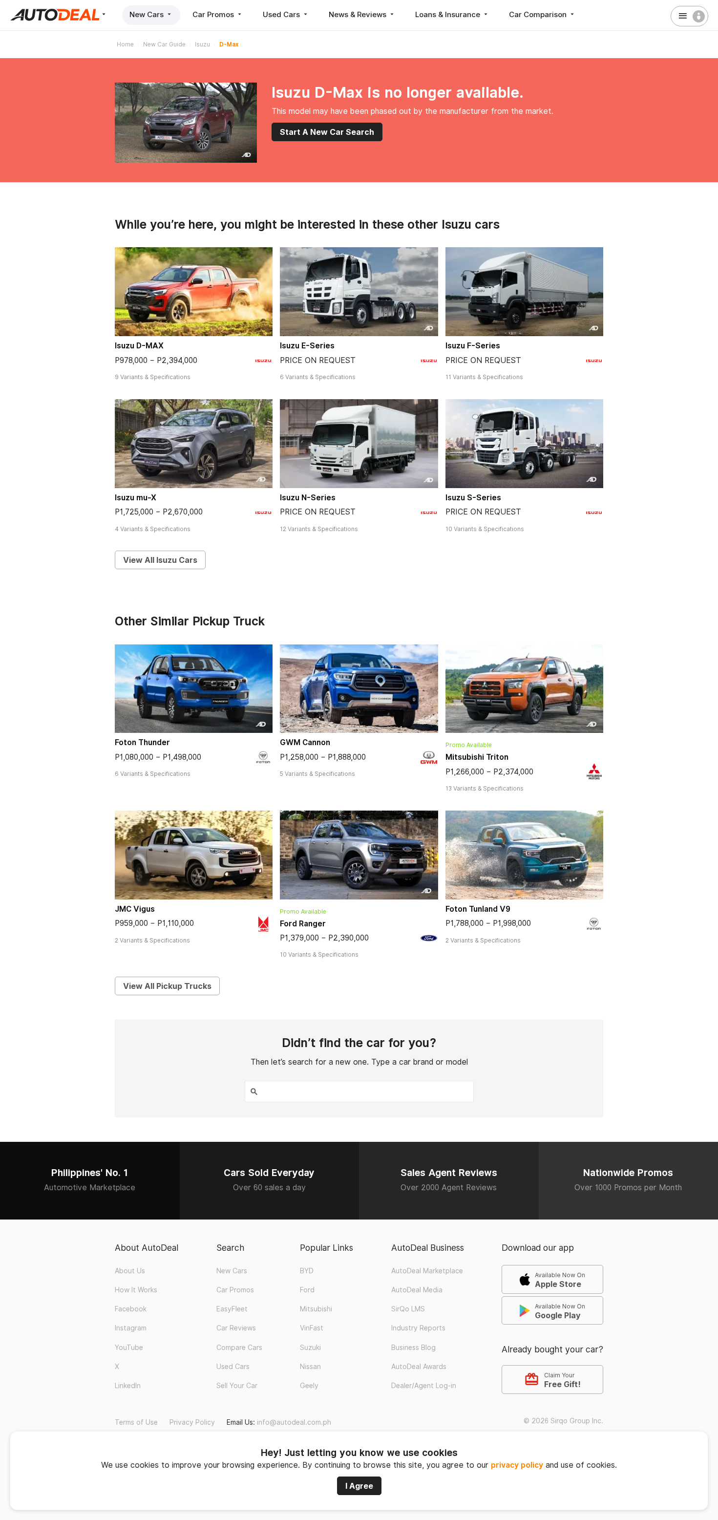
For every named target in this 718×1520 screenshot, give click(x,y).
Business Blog (413, 1347)
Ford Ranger (303, 923)
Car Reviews (236, 1328)
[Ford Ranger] (359, 855)
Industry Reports (418, 1328)
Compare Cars (239, 1347)
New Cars (147, 14)
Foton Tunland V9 (477, 909)
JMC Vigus (135, 909)
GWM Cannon (305, 742)
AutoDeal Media (417, 1290)
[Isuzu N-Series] (359, 443)
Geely (309, 1386)
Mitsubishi (316, 1309)
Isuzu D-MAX (139, 345)
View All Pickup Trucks (167, 986)
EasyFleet (232, 1309)
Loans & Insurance (448, 14)
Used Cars (282, 14)
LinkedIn (128, 1386)
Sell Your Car (236, 1386)
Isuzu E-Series (307, 345)
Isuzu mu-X (135, 497)
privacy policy (517, 1465)
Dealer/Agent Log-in (423, 1386)
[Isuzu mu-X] (194, 443)
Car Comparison (539, 14)
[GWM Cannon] (359, 688)
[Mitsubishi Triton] (524, 688)
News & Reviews (358, 14)
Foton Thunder (142, 742)
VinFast (311, 1328)
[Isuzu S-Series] (524, 443)
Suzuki (310, 1347)
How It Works (136, 1290)
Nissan (310, 1366)
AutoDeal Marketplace (427, 1271)
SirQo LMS (408, 1309)
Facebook (131, 1309)
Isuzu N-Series (308, 497)
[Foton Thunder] (194, 688)
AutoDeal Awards (418, 1366)
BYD (307, 1271)
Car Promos (214, 14)
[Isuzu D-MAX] (194, 291)
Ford (307, 1290)
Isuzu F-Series (472, 345)
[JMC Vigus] (194, 855)
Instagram (131, 1328)
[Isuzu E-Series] (359, 291)
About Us (130, 1271)
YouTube (129, 1347)
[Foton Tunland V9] (524, 855)
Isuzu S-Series (473, 497)
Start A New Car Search (327, 132)
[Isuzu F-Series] (524, 291)
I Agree (359, 1486)
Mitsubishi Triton (476, 757)
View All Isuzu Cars (160, 560)
